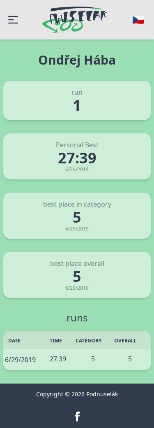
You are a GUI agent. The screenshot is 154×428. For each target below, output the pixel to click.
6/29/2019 (20, 359)
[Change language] (138, 20)
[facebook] (77, 416)
